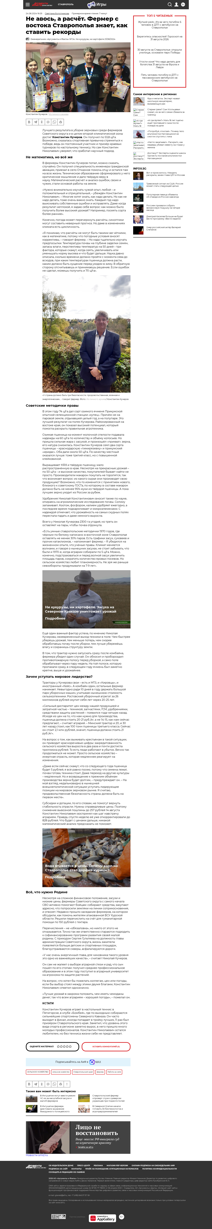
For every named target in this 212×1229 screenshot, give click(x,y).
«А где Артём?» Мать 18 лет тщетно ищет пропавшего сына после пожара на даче (165, 123)
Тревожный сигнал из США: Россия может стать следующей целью (164, 185)
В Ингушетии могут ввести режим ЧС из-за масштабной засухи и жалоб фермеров (57, 1098)
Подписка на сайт (58, 1169)
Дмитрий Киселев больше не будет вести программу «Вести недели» (164, 217)
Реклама (98, 1165)
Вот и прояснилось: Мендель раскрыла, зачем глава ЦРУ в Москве (165, 174)
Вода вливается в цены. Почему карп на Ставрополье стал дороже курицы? (81, 868)
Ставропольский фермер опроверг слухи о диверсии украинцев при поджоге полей (108, 1098)
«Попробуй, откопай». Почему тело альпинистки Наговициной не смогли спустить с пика (165, 134)
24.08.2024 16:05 (34, 13)
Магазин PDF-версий (117, 1165)
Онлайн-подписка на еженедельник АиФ (153, 1165)
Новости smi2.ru (37, 1155)
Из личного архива (58, 114)
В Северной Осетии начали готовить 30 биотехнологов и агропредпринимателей (107, 1109)
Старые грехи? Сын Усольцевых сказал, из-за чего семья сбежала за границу (166, 112)
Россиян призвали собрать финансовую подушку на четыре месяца (163, 207)
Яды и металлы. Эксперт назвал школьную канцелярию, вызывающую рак (163, 101)
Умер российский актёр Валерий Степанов (163, 228)
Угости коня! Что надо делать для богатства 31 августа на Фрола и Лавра (159, 64)
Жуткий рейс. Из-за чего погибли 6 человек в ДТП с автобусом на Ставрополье (159, 25)
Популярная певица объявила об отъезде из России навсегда (162, 196)
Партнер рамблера (77, 1217)
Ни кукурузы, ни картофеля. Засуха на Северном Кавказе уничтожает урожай (80, 609)
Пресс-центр (83, 1165)
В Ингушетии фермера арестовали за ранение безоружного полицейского (55, 1109)
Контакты (76, 1169)
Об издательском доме (61, 1165)
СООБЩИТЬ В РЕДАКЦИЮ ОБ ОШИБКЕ (67, 1172)
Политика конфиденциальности (159, 1169)
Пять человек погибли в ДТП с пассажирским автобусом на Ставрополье (160, 78)
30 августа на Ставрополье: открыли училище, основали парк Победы (159, 51)
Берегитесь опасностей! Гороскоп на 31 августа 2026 (159, 38)
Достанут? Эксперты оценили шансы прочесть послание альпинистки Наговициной (166, 156)
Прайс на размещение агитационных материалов (111, 1169)
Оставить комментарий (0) (106, 1047)
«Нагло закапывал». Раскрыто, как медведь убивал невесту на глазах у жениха (166, 145)
